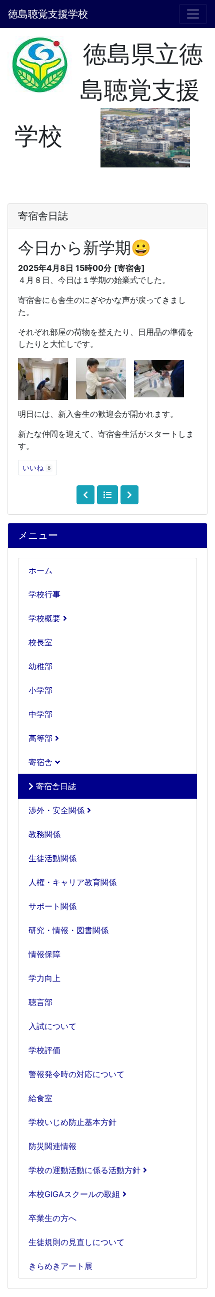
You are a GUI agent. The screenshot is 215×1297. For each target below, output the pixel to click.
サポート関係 (52, 906)
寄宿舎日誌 (55, 786)
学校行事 (44, 594)
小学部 (40, 690)
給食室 (40, 1098)
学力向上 (44, 978)
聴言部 (40, 1002)
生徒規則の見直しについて (76, 1242)
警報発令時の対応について (76, 1074)
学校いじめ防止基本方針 (72, 1122)
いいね (36, 467)
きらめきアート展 (60, 1266)
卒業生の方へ (52, 1218)
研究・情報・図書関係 (68, 930)
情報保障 (44, 954)
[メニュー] (193, 14)
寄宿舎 (41, 762)
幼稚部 (40, 666)
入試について (52, 1026)
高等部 (41, 738)
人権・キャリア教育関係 (72, 882)
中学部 (40, 714)
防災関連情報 (52, 1146)
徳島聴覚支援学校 (48, 14)
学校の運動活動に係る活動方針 (85, 1170)
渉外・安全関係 (57, 810)
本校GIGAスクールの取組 (75, 1194)
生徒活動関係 (52, 858)
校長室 (40, 642)
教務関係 (44, 834)
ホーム (40, 570)
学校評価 (44, 1050)
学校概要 (45, 618)
